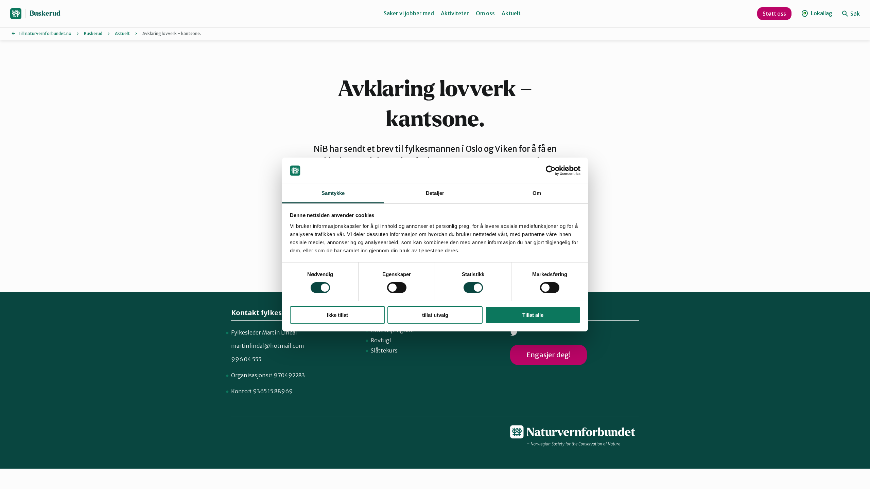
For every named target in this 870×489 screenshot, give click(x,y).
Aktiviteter (455, 13)
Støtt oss (774, 13)
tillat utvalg (435, 315)
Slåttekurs (384, 350)
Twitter (514, 333)
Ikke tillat (337, 315)
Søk (854, 13)
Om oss (485, 13)
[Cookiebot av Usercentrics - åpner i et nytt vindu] (550, 170)
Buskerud (45, 13)
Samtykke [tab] (333, 193)
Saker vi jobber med (409, 13)
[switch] (396, 287)
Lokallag (821, 13)
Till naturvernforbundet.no (44, 33)
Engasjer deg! (548, 354)
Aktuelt (511, 13)
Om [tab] (537, 193)
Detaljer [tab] (435, 193)
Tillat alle (532, 315)
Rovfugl (381, 340)
